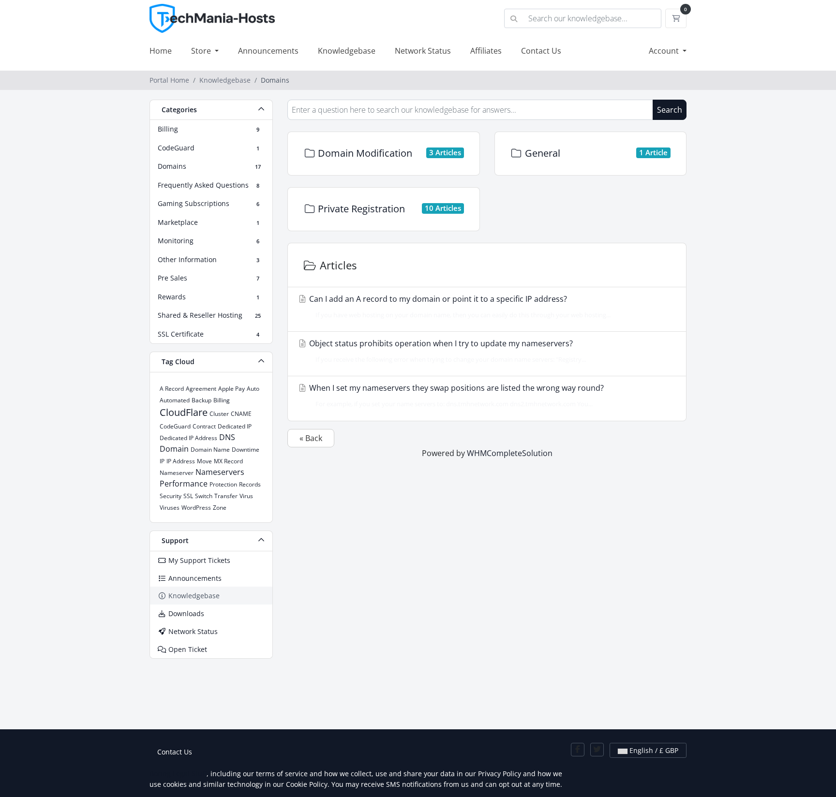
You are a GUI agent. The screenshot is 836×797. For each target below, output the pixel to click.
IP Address (180, 461)
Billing (221, 400)
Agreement (201, 388)
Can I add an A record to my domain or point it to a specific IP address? (459, 306)
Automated (175, 400)
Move (204, 461)
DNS (227, 437)
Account (665, 50)
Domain (174, 448)
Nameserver (177, 473)
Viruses (169, 507)
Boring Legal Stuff (178, 773)
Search (669, 109)
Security (170, 496)
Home (160, 50)
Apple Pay (231, 388)
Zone (219, 507)
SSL (188, 496)
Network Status (423, 50)
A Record (172, 388)
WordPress (196, 507)
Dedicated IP (235, 426)
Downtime (245, 449)
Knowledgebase (346, 50)
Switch (203, 496)
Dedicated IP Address (188, 438)
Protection (223, 484)
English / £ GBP (652, 750)
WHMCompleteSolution (509, 453)
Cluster (219, 414)
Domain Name (210, 449)
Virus (246, 496)
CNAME (241, 414)
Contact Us (541, 50)
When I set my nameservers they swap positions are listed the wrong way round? (455, 395)
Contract (204, 426)
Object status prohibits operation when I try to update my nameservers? (446, 351)
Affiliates (486, 50)
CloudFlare (184, 412)
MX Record (228, 461)
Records (250, 484)
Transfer (226, 496)
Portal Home (169, 80)
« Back (310, 438)
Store (202, 50)
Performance (184, 483)
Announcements (268, 50)
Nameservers (219, 472)
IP (162, 461)
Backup (201, 400)
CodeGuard (175, 426)
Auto (253, 388)
